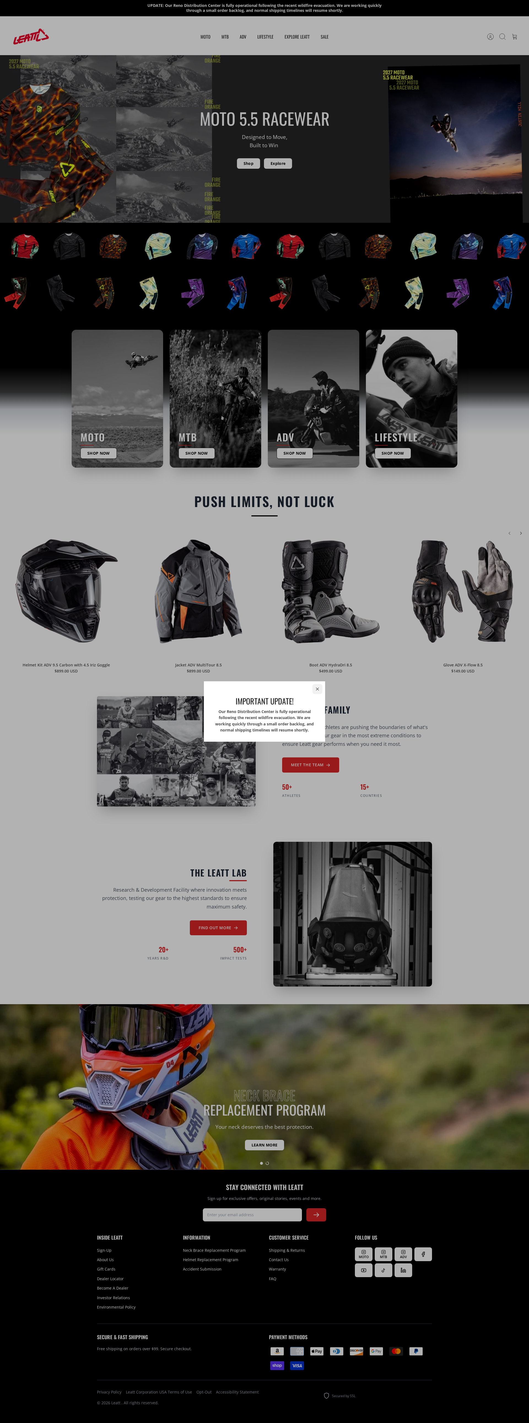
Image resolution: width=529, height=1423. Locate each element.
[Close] (317, 689)
